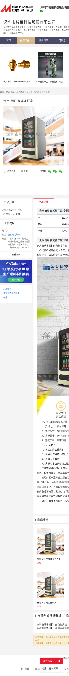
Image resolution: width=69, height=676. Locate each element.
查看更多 (16, 254)
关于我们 (25, 669)
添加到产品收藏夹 (11, 293)
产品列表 (10, 92)
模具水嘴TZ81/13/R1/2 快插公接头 (18, 81)
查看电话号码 (14, 234)
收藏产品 (11, 171)
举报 (26, 171)
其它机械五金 (22, 92)
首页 (2, 92)
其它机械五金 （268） (12, 214)
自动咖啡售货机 (45, 627)
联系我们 (39, 669)
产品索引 (7, 289)
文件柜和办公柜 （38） (12, 209)
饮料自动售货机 (45, 624)
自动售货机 (61, 624)
